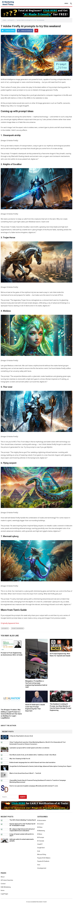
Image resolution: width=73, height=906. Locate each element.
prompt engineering (17, 628)
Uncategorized (41, 868)
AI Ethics (39, 827)
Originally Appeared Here (10, 623)
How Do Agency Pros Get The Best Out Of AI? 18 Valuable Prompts (22, 824)
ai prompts (5, 628)
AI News (39, 834)
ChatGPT (40, 844)
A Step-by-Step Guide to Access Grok (21, 736)
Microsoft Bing (41, 854)
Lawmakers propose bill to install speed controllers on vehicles (29, 748)
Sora (38, 864)
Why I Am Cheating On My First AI (20, 758)
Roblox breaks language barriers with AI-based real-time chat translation (32, 762)
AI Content (40, 824)
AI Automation (41, 820)
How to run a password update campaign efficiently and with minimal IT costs (34, 786)
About (2, 877)
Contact (3, 883)
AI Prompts (11, 20)
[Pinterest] (36, 30)
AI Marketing (41, 830)
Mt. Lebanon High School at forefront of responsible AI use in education (22, 829)
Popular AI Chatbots (43, 861)
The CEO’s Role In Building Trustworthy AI (23, 820)
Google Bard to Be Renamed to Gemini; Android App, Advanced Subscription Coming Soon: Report (40, 766)
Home (4, 20)
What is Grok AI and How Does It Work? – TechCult (25, 773)
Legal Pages (4, 894)
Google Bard (41, 847)
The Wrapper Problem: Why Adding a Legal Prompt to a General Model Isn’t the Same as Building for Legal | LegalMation (11, 714)
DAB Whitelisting (6, 887)
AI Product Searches (7, 880)
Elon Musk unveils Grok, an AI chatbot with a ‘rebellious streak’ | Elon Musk (33, 755)
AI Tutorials (40, 841)
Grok (38, 851)
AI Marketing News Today (39, 902)
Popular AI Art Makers (43, 858)
